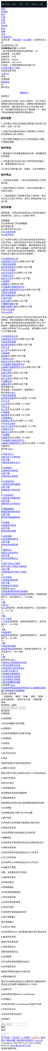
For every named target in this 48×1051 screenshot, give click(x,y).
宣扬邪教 (37, 699)
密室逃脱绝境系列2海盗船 (13, 594)
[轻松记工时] (7, 429)
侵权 (33, 696)
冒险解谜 (16, 484)
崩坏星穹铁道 (7, 649)
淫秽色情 (8, 696)
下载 (21, 4)
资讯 (14, 4)
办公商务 (27, 40)
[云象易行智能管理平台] (13, 440)
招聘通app (6, 421)
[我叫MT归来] (8, 662)
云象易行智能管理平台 (11, 290)
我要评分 (24, 93)
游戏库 (34, 4)
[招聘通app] (7, 418)
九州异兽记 (6, 498)
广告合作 (15, 1037)
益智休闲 (14, 580)
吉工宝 (4, 409)
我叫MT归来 (21, 662)
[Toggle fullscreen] (5, 1033)
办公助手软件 (7, 235)
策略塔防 (16, 498)
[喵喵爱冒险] (7, 509)
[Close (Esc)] (2, 1033)
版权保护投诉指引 (25, 1040)
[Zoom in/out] (7, 1033)
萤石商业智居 (7, 267)
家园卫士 (5, 553)
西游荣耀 (16, 682)
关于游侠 (5, 1037)
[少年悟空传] (7, 481)
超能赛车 (5, 635)
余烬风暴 (5, 539)
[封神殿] (5, 522)
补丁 (27, 4)
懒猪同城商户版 (8, 306)
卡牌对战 (16, 457)
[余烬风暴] (6, 536)
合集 (3, 20)
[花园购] (5, 435)
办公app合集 (7, 312)
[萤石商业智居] (8, 395)
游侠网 (7, 4)
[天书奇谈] (6, 577)
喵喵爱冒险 (6, 511)
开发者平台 (6, 37)
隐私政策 (5, 82)
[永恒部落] (6, 676)
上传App (5, 73)
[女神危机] (6, 468)
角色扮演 (16, 511)
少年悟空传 (6, 484)
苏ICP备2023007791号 (20, 1045)
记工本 (4, 350)
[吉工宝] (5, 406)
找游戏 (4, 11)
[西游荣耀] (6, 682)
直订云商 (5, 378)
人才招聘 (25, 1037)
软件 (3, 14)
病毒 (41, 696)
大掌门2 (14, 671)
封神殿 (4, 525)
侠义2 (3, 608)
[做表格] (5, 412)
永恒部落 (16, 676)
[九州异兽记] (7, 495)
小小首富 (5, 621)
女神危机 (5, 470)
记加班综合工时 (8, 261)
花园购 (4, 284)
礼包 (3, 23)
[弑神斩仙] (6, 674)
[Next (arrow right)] (5, 1035)
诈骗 (25, 696)
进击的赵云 (19, 668)
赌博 (18, 696)
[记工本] (5, 401)
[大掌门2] (6, 671)
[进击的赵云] (7, 668)
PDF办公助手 (7, 273)
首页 (3, 9)
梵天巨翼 (16, 665)
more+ (13, 392)
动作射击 (14, 553)
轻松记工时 (6, 278)
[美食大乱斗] (7, 454)
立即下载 (5, 460)
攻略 (41, 4)
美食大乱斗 (6, 457)
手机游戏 (16, 40)
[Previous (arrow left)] (2, 1035)
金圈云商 (5, 384)
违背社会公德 (23, 699)
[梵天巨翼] (6, 665)
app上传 (39, 1040)
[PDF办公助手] (8, 423)
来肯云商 (5, 301)
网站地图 (11, 1040)
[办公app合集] (8, 309)
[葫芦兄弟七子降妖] (10, 563)
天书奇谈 (5, 580)
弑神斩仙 (16, 674)
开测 (3, 17)
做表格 (4, 356)
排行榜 (4, 26)
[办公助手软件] (8, 232)
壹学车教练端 (7, 295)
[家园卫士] (6, 550)
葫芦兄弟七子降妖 (9, 566)
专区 (3, 34)
